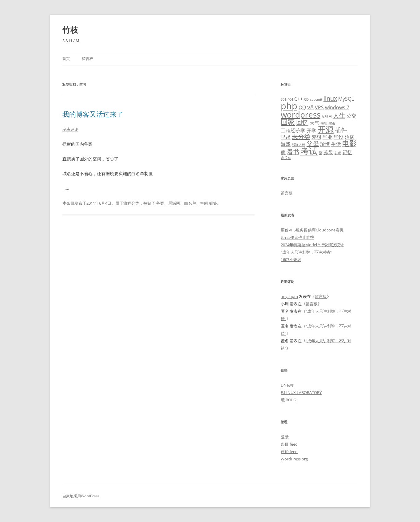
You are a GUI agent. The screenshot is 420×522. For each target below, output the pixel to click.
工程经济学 (293, 130)
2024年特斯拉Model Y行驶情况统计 (312, 244)
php (289, 106)
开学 (311, 130)
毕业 (327, 137)
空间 (204, 203)
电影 (349, 143)
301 (283, 99)
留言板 (87, 58)
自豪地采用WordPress (81, 496)
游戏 (286, 144)
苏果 (328, 152)
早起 (286, 137)
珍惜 (325, 144)
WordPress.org (294, 459)
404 (290, 99)
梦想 (316, 137)
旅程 (127, 203)
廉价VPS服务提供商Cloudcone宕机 (312, 230)
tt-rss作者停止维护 (297, 237)
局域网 (174, 203)
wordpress (300, 114)
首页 (66, 58)
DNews (287, 385)
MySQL (346, 98)
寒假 (332, 123)
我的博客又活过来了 (92, 113)
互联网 (327, 116)
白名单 (190, 203)
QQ (302, 107)
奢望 (324, 123)
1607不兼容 (291, 259)
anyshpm (289, 296)
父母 (313, 143)
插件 (341, 130)
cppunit (316, 99)
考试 (309, 151)
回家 (288, 122)
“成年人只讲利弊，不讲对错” (306, 252)
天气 (314, 122)
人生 (339, 115)
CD (306, 99)
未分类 (301, 136)
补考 (338, 153)
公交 (351, 115)
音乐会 (286, 158)
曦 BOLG (288, 400)
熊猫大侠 (298, 145)
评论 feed (289, 451)
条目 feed (289, 444)
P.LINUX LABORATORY (301, 392)
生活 (336, 144)
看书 (293, 152)
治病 (350, 137)
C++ (298, 98)
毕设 (338, 137)
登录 (285, 437)
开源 (326, 129)
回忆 (302, 122)
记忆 (347, 152)
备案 (160, 203)
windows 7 (337, 107)
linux (330, 98)
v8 (310, 107)
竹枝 (70, 29)
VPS (319, 107)
